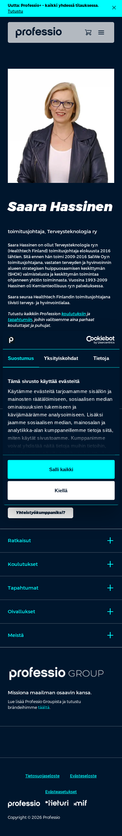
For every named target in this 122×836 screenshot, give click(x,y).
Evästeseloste (83, 776)
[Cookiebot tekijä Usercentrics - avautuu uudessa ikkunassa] (87, 340)
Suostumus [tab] (21, 358)
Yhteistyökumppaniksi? (40, 512)
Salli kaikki (61, 469)
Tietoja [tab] (101, 358)
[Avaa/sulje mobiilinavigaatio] (101, 32)
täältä (43, 707)
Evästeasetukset (61, 792)
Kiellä (61, 490)
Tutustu (15, 11)
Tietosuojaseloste (42, 776)
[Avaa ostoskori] (88, 32)
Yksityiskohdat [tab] (61, 358)
